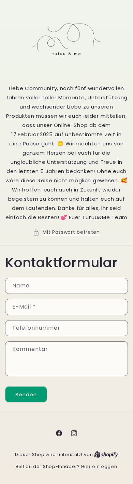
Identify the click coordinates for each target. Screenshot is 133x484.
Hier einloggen (99, 466)
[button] (66, 232)
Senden (26, 394)
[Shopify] (106, 454)
